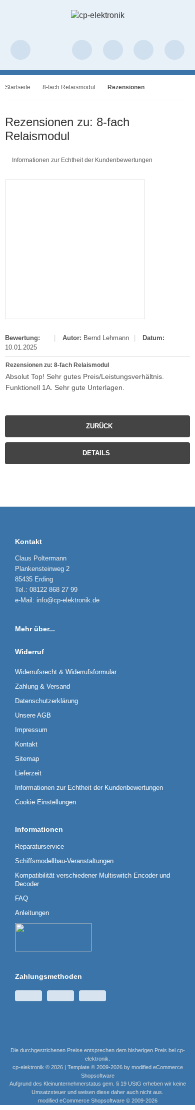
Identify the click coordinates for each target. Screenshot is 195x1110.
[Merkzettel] (113, 50)
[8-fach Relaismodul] (75, 249)
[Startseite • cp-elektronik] (97, 15)
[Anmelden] (82, 50)
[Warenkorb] (144, 50)
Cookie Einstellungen (45, 802)
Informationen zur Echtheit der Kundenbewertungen (82, 160)
